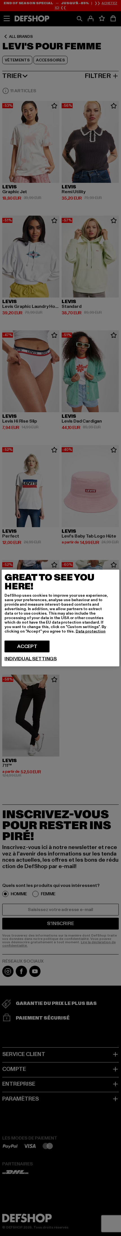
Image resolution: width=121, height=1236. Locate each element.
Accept (27, 646)
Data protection (91, 631)
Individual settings (31, 659)
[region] (60, 618)
